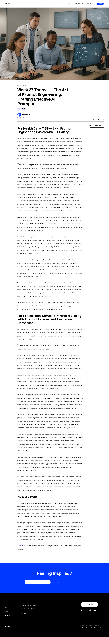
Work (83, 3)
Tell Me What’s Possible (37, 582)
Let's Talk (100, 3)
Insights (89, 3)
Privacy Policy (94, 627)
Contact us (21, 546)
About (69, 3)
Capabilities (77, 3)
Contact (7, 615)
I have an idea (71, 582)
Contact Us (89, 604)
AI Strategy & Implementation (30, 605)
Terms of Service (85, 627)
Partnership (25, 613)
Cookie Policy (101, 627)
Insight (7, 611)
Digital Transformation (28, 608)
